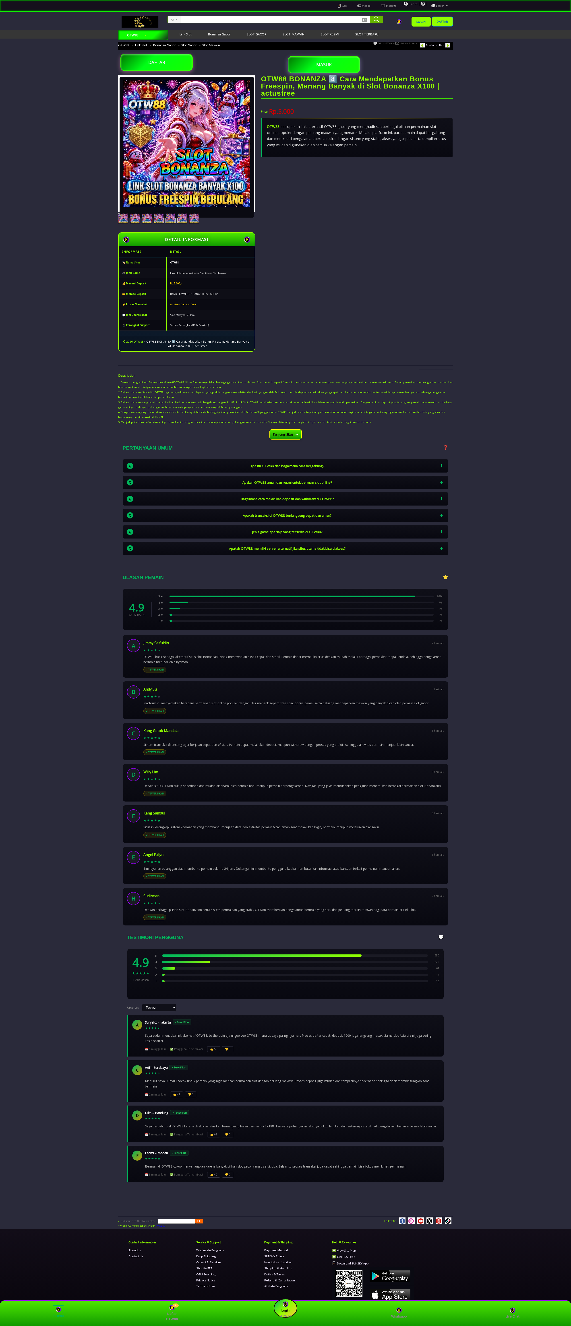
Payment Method (276, 1250)
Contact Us (135, 1256)
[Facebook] (402, 1220)
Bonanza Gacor (164, 45)
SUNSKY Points (274, 1256)
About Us (134, 1250)
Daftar (442, 21)
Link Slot (141, 45)
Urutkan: (133, 1007)
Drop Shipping (206, 1256)
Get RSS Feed (346, 1257)
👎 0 (227, 1049)
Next (442, 45)
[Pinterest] (439, 1220)
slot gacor (240, 382)
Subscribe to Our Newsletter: (139, 1221)
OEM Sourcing (205, 1274)
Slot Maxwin (211, 45)
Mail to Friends (408, 43)
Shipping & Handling (278, 1268)
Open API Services (208, 1262)
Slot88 (230, 402)
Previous (431, 45)
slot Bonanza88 (250, 412)
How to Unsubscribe (278, 1262)
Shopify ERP (204, 1268)
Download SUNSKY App (353, 1263)
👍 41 (176, 1094)
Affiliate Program (276, 1286)
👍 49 (213, 1174)
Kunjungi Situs (283, 434)
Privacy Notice (205, 1280)
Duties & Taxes (274, 1274)
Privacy (160, 1225)
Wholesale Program (210, 1250)
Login (421, 22)
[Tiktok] (448, 1220)
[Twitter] (429, 1220)
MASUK (324, 65)
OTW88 (123, 45)
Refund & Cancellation (279, 1280)
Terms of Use (205, 1286)
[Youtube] (420, 1220)
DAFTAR (156, 62)
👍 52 (213, 1049)
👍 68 (213, 1134)
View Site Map (346, 1250)
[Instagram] (411, 1220)
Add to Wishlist (386, 43)
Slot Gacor (189, 45)
